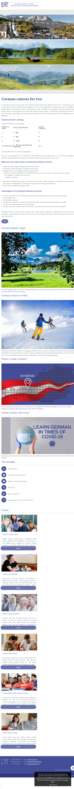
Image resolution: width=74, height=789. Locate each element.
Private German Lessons (10, 733)
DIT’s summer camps (10, 289)
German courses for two (10, 653)
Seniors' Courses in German (11, 613)
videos (49, 777)
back (4, 221)
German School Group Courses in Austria (15, 693)
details (18, 548)
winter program (53, 355)
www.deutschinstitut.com (33, 764)
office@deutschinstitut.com (35, 761)
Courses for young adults (10, 574)
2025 (28, 151)
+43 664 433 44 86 (32, 759)
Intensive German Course (10, 534)
